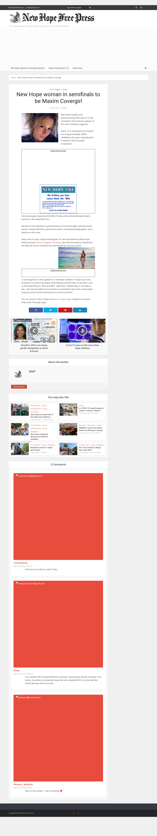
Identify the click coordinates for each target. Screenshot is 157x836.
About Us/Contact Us (58, 68)
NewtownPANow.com (16, 7)
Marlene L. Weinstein (23, 784)
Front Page (55, 89)
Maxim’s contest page (61, 299)
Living (64, 89)
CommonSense (20, 563)
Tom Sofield (27, 441)
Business (82, 425)
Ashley (16, 670)
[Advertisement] (78, 47)
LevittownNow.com (33, 7)
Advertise (77, 68)
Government (35, 445)
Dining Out (91, 425)
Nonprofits (35, 412)
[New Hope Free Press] (51, 17)
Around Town (36, 405)
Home (13, 77)
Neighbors (34, 431)
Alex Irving (48, 419)
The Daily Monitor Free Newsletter (27, 68)
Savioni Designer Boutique (48, 242)
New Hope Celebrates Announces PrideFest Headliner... (39, 436)
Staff (65, 108)
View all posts (19, 386)
